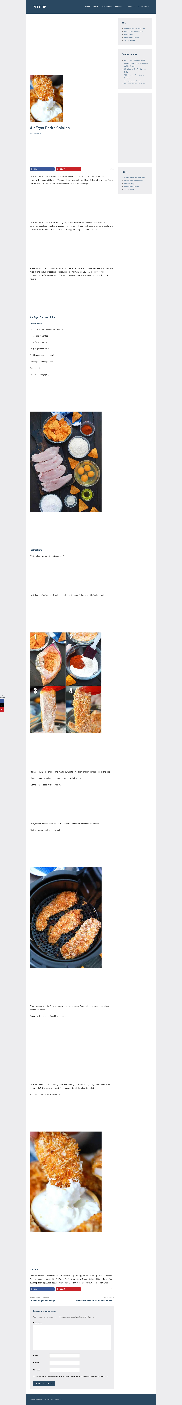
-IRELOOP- (39, 6)
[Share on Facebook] (2, 701)
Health (95, 6)
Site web (36, 1370)
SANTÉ (129, 6)
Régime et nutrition (131, 37)
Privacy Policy (129, 34)
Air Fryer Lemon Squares (133, 81)
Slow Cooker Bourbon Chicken (135, 84)
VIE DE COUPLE (143, 6)
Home (87, 6)
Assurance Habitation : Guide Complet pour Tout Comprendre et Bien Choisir (136, 63)
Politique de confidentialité (134, 31)
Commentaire (38, 1323)
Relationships (107, 6)
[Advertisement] (72, 46)
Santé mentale (129, 40)
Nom (35, 1356)
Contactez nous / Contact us (134, 28)
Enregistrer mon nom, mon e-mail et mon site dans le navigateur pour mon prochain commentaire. (72, 1376)
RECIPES (118, 6)
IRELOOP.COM (35, 133)
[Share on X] (2, 705)
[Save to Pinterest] (2, 709)
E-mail (36, 1363)
